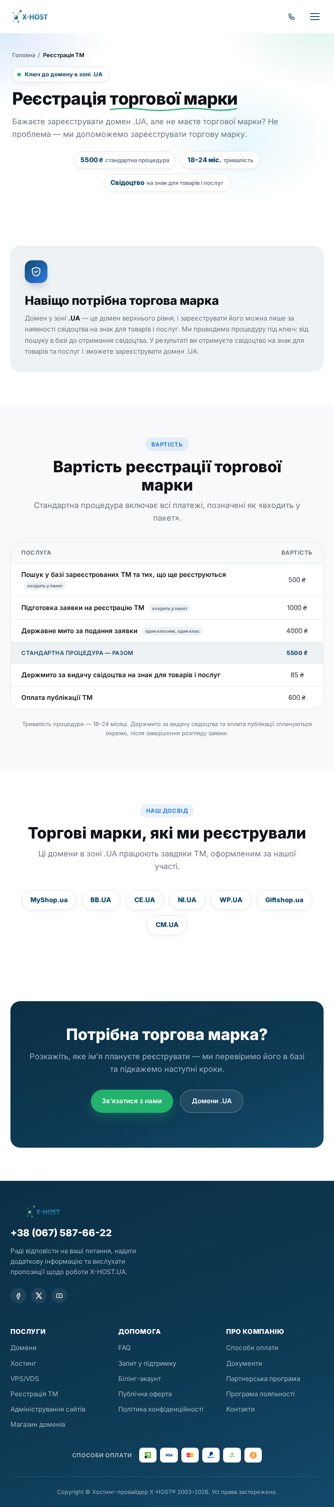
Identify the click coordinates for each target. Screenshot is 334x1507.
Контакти (240, 1409)
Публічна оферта (145, 1394)
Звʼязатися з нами (132, 1101)
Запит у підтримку (147, 1363)
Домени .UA (212, 1101)
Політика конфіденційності (161, 1409)
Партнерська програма (263, 1378)
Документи (244, 1363)
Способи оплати (252, 1347)
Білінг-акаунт (139, 1378)
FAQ (124, 1347)
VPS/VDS (24, 1378)
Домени (23, 1347)
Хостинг (23, 1363)
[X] (39, 1295)
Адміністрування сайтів (47, 1409)
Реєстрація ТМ (34, 1394)
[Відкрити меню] (315, 16)
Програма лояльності (260, 1394)
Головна (23, 54)
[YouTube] (59, 1295)
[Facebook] (18, 1295)
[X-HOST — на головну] (29, 17)
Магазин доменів (37, 1424)
